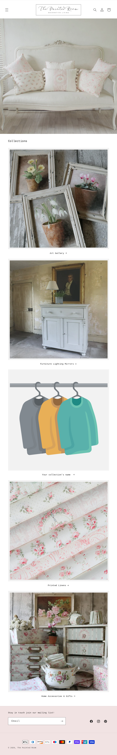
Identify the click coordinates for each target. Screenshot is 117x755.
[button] (6, 9)
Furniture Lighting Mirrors (57, 364)
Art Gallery (57, 253)
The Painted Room (26, 748)
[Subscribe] (61, 721)
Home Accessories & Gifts (57, 696)
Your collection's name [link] (57, 475)
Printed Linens (57, 585)
